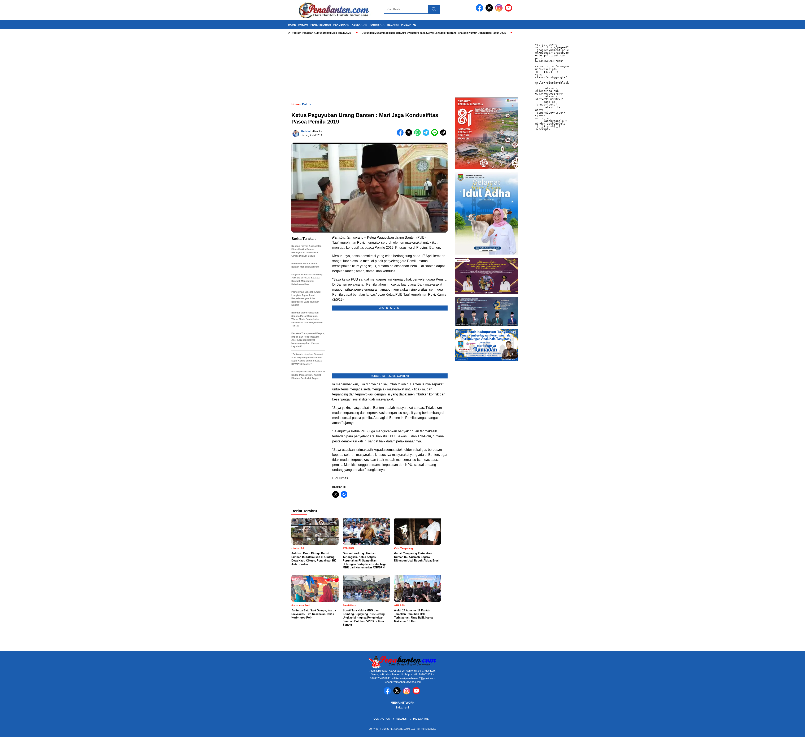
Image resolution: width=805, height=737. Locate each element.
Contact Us (382, 718)
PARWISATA (377, 24)
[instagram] (499, 10)
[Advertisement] (126, 66)
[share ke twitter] (409, 134)
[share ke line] (435, 134)
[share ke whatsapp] (418, 134)
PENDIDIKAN (341, 24)
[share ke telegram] (427, 134)
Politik (306, 104)
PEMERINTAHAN (320, 24)
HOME (292, 24)
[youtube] (509, 10)
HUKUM (303, 24)
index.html (408, 24)
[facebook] (480, 10)
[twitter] (490, 10)
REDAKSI (393, 24)
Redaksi (306, 131)
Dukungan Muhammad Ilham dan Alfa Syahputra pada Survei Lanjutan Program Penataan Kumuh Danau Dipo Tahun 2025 (403, 32)
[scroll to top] (777, 730)
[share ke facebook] (401, 134)
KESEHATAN (359, 24)
